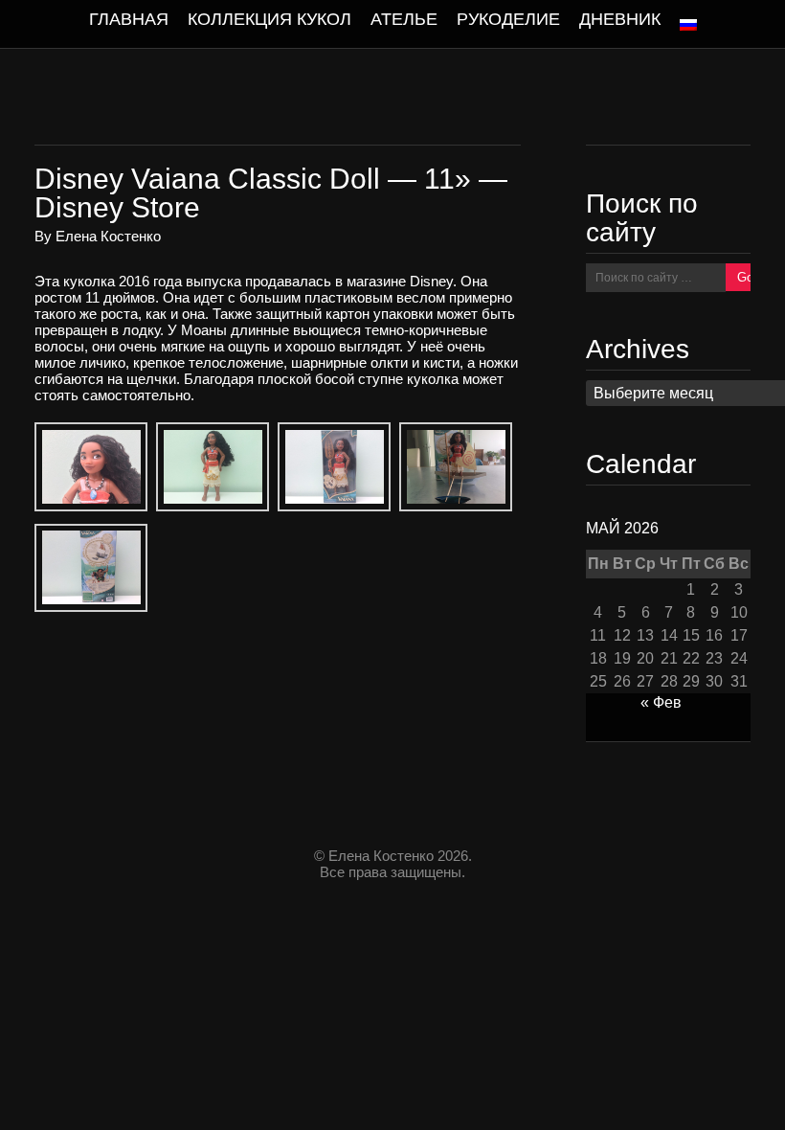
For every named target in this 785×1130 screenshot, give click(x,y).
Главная (128, 19)
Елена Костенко (108, 236)
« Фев (661, 702)
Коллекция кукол (269, 19)
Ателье (403, 19)
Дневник (620, 19)
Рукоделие (508, 19)
